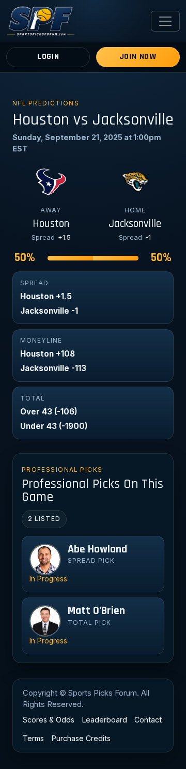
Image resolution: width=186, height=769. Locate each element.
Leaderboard (104, 719)
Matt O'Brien (96, 611)
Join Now (138, 56)
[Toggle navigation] (165, 21)
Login (48, 56)
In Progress (48, 579)
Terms (33, 738)
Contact (148, 719)
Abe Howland (97, 549)
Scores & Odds (48, 719)
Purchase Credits (81, 738)
